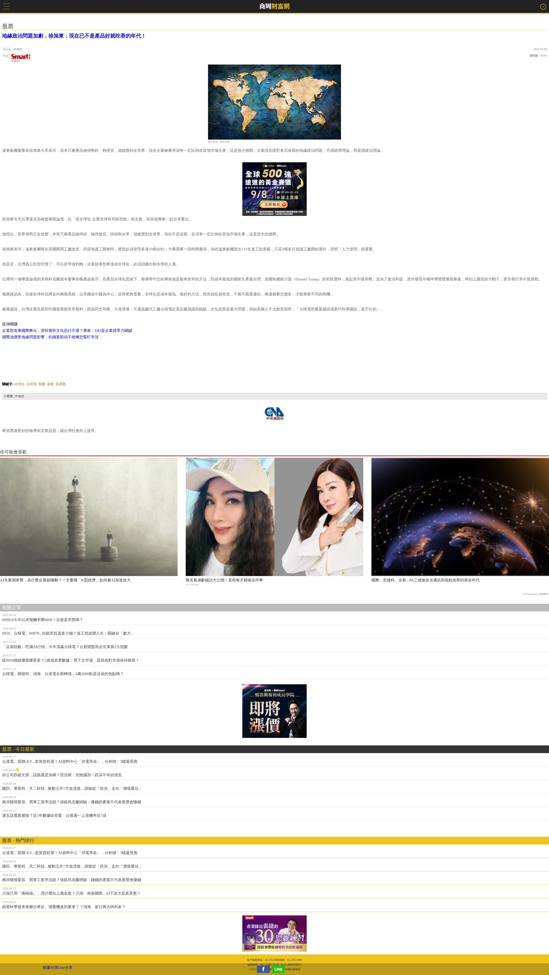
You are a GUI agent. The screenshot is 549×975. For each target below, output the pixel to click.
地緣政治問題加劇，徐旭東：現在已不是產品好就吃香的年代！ (74, 36)
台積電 (31, 384)
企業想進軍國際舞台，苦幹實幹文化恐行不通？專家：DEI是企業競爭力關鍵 (67, 330)
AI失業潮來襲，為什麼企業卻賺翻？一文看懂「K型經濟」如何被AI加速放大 (65, 580)
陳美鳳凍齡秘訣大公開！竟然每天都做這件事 (224, 580)
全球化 (19, 384)
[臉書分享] (264, 969)
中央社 (15, 61)
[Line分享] (279, 969)
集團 (41, 384)
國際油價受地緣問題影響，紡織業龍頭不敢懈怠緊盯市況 (50, 337)
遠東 (50, 384)
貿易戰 (61, 384)
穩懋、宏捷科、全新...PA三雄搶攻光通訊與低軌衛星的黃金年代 (425, 580)
